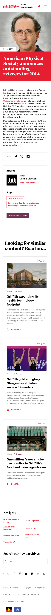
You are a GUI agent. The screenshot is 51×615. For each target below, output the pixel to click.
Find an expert (31, 528)
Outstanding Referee (13, 101)
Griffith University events (11, 520)
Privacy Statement (10, 588)
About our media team (32, 535)
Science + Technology (18, 215)
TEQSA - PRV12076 (31, 594)
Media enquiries (32, 521)
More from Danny (27, 183)
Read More (16, 329)
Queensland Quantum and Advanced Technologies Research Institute (23, 204)
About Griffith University (9, 528)
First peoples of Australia (13, 602)
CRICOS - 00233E (11, 594)
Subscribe (8, 542)
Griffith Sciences (15, 198)
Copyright (27, 588)
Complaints (40, 588)
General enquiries (11, 536)
